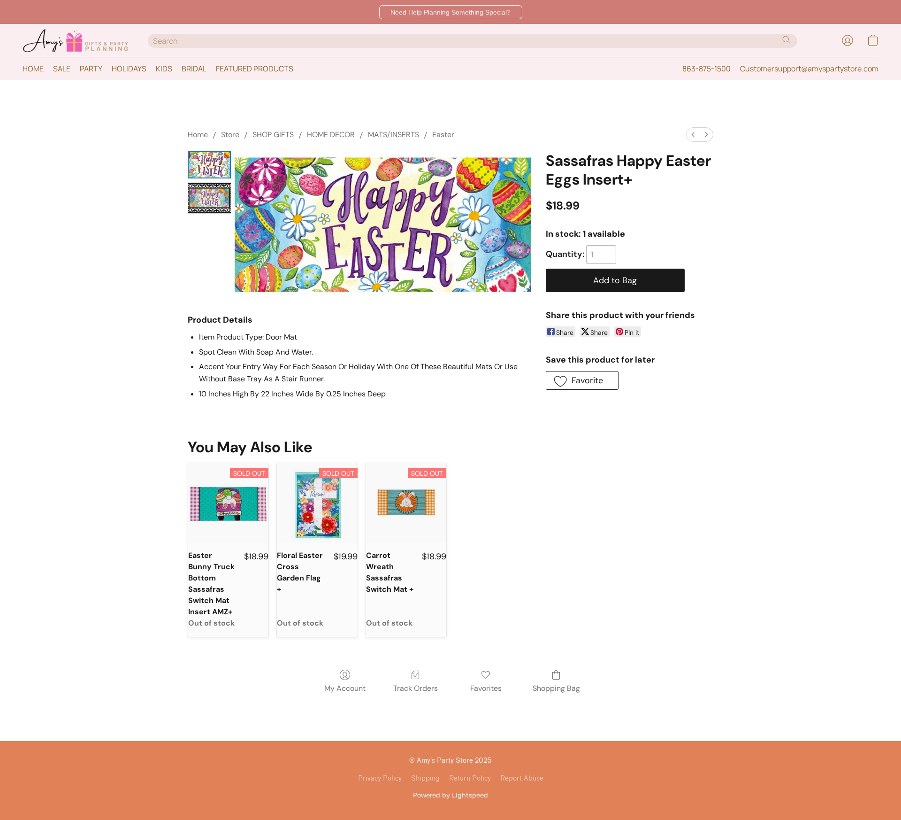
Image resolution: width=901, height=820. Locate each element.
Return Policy (470, 778)
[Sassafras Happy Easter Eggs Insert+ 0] (209, 165)
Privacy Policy (380, 778)
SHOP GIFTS (273, 134)
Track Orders (415, 688)
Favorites (486, 688)
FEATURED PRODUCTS (254, 68)
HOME (33, 68)
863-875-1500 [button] (706, 68)
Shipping (425, 778)
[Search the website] (786, 39)
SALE (61, 68)
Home (198, 134)
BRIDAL (194, 68)
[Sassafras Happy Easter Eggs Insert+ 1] (209, 198)
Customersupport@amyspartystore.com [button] (809, 68)
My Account (345, 688)
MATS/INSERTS (393, 134)
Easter (443, 134)
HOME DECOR (331, 134)
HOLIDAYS (129, 68)
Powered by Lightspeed (450, 795)
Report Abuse (521, 778)
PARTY (91, 68)
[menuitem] (693, 134)
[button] (450, 12)
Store (230, 134)
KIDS (164, 68)
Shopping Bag (556, 688)
